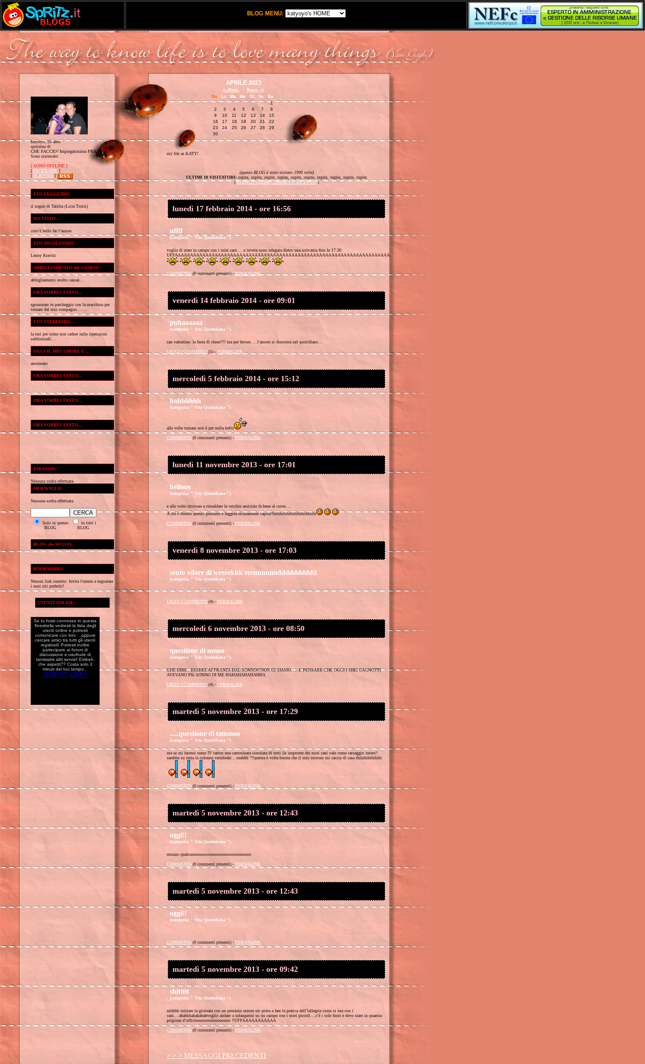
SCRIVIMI (43, 175)
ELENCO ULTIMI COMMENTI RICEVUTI (276, 182)
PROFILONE (45, 170)
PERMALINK (248, 273)
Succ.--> (255, 89)
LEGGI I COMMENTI (187, 351)
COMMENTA (179, 273)
